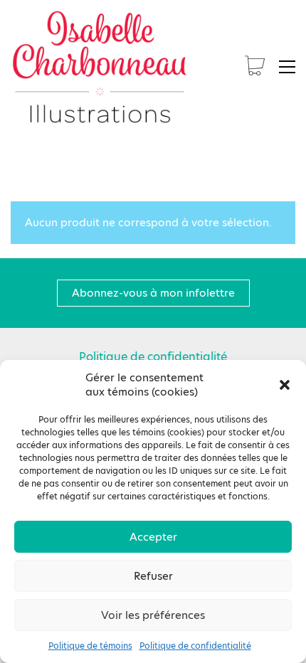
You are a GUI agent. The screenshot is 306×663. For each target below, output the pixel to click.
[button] (285, 385)
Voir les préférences (153, 615)
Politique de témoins (90, 646)
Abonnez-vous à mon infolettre (153, 292)
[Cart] (255, 67)
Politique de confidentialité (195, 646)
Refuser (153, 575)
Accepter (153, 536)
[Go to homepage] (100, 67)
